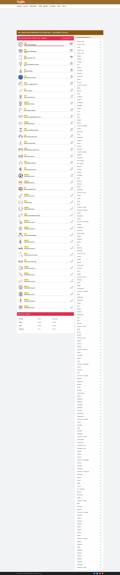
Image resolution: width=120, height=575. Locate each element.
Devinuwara (79, 268)
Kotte (78, 64)
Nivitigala (79, 529)
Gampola (79, 186)
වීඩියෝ (64, 6)
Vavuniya (79, 332)
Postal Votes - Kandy (81, 192)
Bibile (78, 503)
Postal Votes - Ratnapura (82, 538)
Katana (78, 93)
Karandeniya (79, 230)
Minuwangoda (80, 102)
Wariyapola (79, 390)
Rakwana (79, 526)
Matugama (79, 140)
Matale (78, 201)
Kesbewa (79, 79)
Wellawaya (79, 509)
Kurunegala (79, 410)
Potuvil (78, 361)
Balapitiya (79, 224)
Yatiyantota (79, 558)
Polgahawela (79, 407)
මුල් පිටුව (19, 6)
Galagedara (79, 154)
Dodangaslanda (80, 416)
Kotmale (79, 213)
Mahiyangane (80, 474)
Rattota (78, 204)
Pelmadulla (79, 521)
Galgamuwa (79, 378)
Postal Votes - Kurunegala (82, 419)
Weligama (79, 274)
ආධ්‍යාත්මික (52, 6)
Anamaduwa (79, 425)
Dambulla (79, 195)
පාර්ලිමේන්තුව (33, 6)
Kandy (78, 178)
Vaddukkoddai (80, 297)
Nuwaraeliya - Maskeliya (82, 210)
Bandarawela (79, 494)
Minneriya (79, 462)
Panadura (79, 128)
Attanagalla (79, 105)
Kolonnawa (79, 61)
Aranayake (79, 555)
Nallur (78, 317)
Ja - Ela (78, 111)
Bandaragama (80, 131)
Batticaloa (79, 343)
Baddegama (79, 239)
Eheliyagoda (79, 515)
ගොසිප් (40, 6)
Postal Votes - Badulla (81, 500)
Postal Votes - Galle (81, 253)
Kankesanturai (80, 300)
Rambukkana (79, 550)
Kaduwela (79, 67)
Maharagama (79, 76)
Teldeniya (79, 166)
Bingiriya (79, 396)
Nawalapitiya (80, 189)
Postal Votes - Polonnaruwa (83, 471)
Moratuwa (79, 82)
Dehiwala (79, 56)
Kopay (78, 306)
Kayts (78, 294)
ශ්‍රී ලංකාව (26, 6)
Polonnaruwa (80, 468)
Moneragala (79, 506)
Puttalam (79, 422)
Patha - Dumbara (80, 160)
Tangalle (78, 285)
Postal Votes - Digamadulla (82, 364)
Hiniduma (79, 236)
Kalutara (79, 143)
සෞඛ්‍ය (59, 6)
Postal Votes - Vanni (81, 338)
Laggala (78, 198)
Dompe (78, 117)
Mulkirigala (79, 279)
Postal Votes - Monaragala (82, 512)
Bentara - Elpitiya (80, 233)
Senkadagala (79, 175)
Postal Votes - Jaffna (81, 326)
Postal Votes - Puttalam (82, 436)
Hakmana (79, 259)
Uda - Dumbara (80, 163)
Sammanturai (80, 355)
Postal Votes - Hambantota (82, 291)
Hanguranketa (80, 215)
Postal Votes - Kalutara (82, 152)
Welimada (79, 492)
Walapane (79, 218)
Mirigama (79, 99)
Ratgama (79, 242)
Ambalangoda (80, 227)
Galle (78, 245)
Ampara (78, 352)
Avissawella (79, 70)
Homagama (79, 73)
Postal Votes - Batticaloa (82, 349)
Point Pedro (79, 311)
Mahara (78, 114)
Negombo (79, 91)
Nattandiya (79, 431)
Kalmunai (79, 358)
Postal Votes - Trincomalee (82, 375)
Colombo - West (80, 53)
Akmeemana (79, 247)
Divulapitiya (79, 96)
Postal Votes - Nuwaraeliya (82, 221)
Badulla (78, 483)
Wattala (78, 88)
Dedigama (79, 541)
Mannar (78, 329)
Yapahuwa (79, 384)
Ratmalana (79, 59)
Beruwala (79, 146)
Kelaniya (79, 122)
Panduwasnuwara (80, 393)
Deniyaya (79, 256)
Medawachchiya (80, 439)
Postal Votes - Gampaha (82, 125)
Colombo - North (80, 41)
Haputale (79, 497)
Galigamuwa (79, 544)
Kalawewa (79, 451)
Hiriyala (78, 387)
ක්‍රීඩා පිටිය (45, 6)
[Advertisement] (58, 19)
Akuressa (79, 262)
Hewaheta (79, 172)
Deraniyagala (80, 564)
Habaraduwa (79, 250)
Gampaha (79, 108)
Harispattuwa (80, 157)
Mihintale (79, 454)
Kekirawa (79, 457)
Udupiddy (79, 308)
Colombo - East (80, 50)
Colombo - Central (81, 44)
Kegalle (78, 547)
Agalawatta (79, 149)
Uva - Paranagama (81, 489)
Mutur (78, 372)
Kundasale (79, 169)
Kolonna (79, 535)
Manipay (79, 303)
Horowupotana (80, 442)
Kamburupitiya (80, 265)
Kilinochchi (79, 323)
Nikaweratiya (80, 381)
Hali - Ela (79, 486)
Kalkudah (79, 340)
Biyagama (79, 120)
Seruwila (79, 367)
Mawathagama (80, 413)
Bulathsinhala (80, 137)
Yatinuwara (79, 181)
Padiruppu (79, 346)
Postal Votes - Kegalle (81, 567)
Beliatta (78, 282)
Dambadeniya (80, 404)
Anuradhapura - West (81, 448)
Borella (78, 47)
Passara (79, 480)
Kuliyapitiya (79, 401)
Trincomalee (79, 369)
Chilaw (78, 428)
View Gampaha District (67, 38)
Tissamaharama (80, 288)
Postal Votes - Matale (81, 207)
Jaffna (78, 320)
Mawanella (79, 553)
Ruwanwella (79, 561)
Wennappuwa (79, 433)
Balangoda (79, 523)
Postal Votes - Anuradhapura (83, 460)
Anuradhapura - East (81, 445)
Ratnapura (79, 518)
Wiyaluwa (79, 477)
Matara (78, 271)
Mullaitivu (79, 335)
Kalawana (79, 532)
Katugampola (80, 399)
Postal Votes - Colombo (82, 85)
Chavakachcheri (80, 314)
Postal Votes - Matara (81, 277)
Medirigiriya (79, 465)
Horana (78, 134)
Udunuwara (79, 184)
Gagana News (29, 573)
